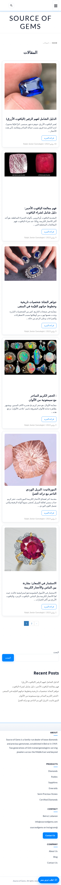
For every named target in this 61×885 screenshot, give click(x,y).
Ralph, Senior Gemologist (33, 144)
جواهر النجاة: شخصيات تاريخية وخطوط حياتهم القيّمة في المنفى (37, 304)
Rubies (54, 776)
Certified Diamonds (48, 799)
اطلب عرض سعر (47, 880)
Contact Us (50, 835)
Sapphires (53, 782)
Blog (55, 857)
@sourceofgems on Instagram (44, 827)
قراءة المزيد (49, 138)
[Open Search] (11, 5)
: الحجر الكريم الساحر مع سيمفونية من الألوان (42, 398)
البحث (56, 652)
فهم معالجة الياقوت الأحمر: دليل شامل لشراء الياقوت (40, 210)
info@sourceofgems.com (46, 821)
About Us (53, 851)
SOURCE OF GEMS (30, 22)
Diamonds (53, 771)
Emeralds (53, 788)
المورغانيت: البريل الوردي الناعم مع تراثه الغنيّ (41, 491)
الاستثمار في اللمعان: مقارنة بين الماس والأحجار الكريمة (39, 585)
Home (54, 43)
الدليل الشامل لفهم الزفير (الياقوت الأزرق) (31, 119)
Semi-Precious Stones (47, 794)
